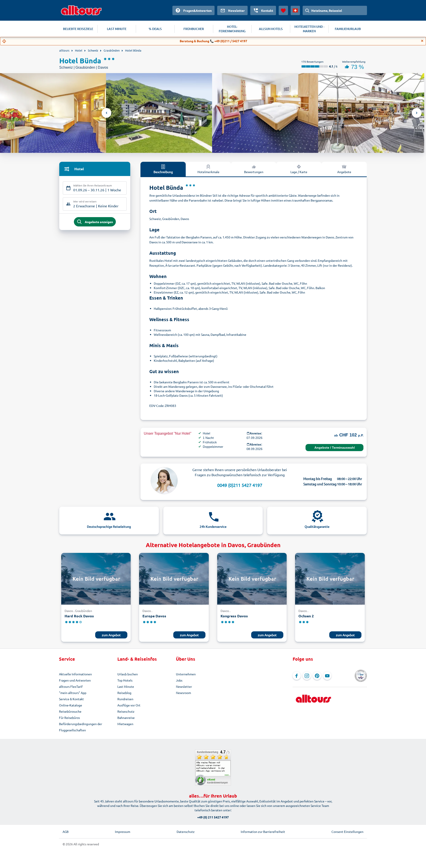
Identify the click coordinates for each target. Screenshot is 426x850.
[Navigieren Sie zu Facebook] (297, 676)
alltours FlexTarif (71, 686)
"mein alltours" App (72, 693)
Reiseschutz (125, 711)
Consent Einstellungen (347, 832)
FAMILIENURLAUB (348, 29)
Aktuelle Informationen (75, 674)
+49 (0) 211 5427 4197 (213, 817)
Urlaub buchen (127, 674)
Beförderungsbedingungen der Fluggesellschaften (80, 727)
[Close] (422, 41)
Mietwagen (125, 724)
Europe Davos (154, 616)
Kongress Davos (234, 616)
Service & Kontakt (71, 699)
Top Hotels (124, 680)
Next (417, 113)
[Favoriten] (283, 10)
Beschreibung (163, 172)
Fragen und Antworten (75, 680)
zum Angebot (111, 635)
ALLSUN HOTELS (271, 29)
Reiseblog (124, 693)
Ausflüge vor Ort (128, 705)
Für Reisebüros (69, 718)
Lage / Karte (298, 172)
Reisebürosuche (70, 711)
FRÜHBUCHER (193, 29)
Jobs (179, 680)
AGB (66, 832)
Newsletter (184, 686)
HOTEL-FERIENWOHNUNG (232, 28)
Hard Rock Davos (79, 616)
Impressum (122, 832)
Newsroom (183, 693)
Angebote (344, 172)
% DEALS (155, 29)
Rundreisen (125, 699)
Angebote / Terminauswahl (334, 447)
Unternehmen (186, 674)
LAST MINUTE (116, 29)
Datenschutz (186, 832)
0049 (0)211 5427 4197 (239, 485)
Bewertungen (253, 172)
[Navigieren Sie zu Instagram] (307, 676)
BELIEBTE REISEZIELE (78, 29)
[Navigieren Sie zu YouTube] (327, 676)
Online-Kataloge (70, 705)
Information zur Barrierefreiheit (263, 832)
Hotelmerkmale (208, 172)
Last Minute (125, 686)
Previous (106, 113)
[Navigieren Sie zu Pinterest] (317, 676)
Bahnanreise (126, 718)
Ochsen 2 (306, 616)
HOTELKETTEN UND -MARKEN (309, 28)
